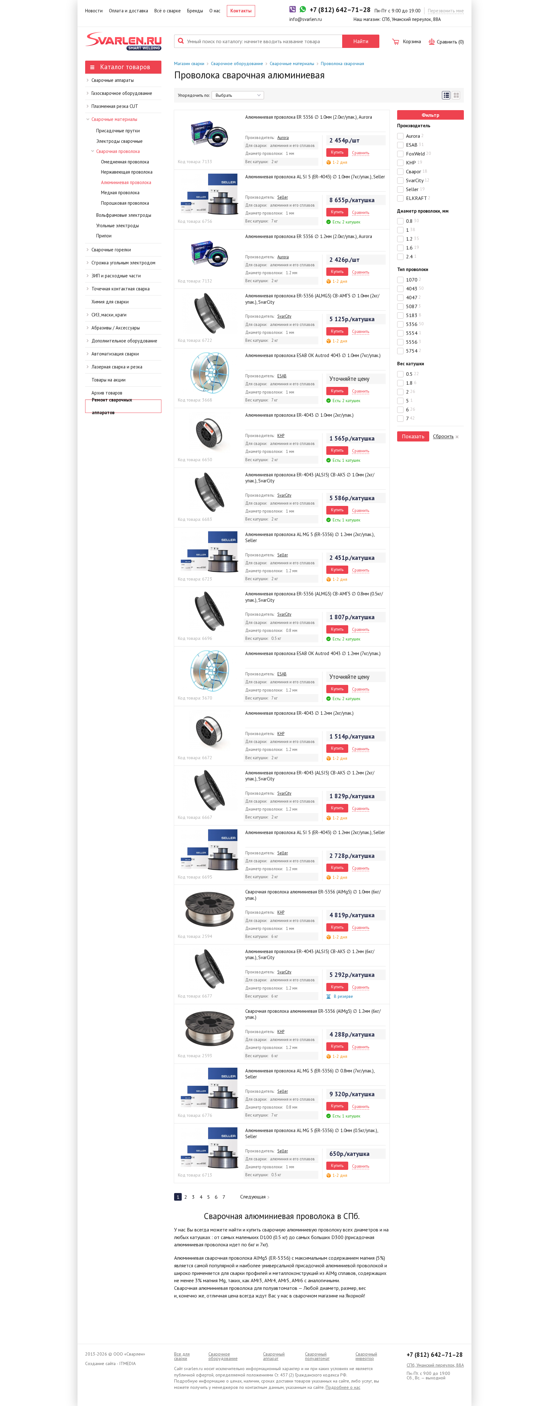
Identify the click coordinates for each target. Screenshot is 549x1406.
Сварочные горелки (111, 250)
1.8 (411, 382)
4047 (413, 297)
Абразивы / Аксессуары (116, 328)
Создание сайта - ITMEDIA (110, 1363)
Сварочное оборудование (237, 63)
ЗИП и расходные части (116, 276)
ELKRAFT (418, 198)
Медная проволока (120, 192)
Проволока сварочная (342, 63)
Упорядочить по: (194, 95)
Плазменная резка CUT (115, 106)
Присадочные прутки (118, 131)
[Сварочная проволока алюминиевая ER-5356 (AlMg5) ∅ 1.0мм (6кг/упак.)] (209, 909)
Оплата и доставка (128, 11)
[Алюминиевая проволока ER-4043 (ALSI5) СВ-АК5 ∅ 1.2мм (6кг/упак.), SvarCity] (209, 969)
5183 (413, 315)
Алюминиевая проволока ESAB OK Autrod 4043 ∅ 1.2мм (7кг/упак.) (313, 653)
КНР (280, 435)
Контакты (241, 11)
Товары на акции (108, 380)
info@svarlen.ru (305, 19)
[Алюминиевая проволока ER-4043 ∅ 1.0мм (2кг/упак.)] (209, 432)
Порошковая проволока (125, 203)
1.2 (412, 238)
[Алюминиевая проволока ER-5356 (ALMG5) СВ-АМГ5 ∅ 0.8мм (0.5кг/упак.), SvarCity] (209, 611)
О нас (214, 11)
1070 (413, 279)
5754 (413, 350)
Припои (104, 236)
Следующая (253, 1196)
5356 (415, 324)
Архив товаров (107, 393)
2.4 (411, 256)
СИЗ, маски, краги (109, 315)
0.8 (412, 220)
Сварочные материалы (114, 119)
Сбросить (443, 436)
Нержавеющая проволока (126, 172)
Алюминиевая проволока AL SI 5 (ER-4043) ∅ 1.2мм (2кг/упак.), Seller (315, 832)
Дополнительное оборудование (124, 341)
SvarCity (284, 316)
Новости (94, 11)
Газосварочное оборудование (122, 93)
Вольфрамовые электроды (123, 215)
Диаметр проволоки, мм (423, 211)
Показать (413, 436)
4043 (415, 288)
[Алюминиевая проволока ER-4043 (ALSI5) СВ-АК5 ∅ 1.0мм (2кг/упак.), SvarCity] (209, 492)
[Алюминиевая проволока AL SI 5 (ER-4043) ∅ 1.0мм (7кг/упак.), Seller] (209, 194)
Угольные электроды (117, 225)
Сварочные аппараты (113, 80)
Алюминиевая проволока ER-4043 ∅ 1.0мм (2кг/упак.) (299, 415)
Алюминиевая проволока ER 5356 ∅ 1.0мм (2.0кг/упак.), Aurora (308, 117)
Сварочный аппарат (274, 1356)
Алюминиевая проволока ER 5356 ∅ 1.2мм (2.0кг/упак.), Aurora (308, 236)
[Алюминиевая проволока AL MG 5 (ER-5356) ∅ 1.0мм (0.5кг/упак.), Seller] (209, 1148)
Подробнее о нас (343, 1387)
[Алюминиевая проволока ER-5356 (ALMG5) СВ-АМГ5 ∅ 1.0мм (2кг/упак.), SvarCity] (209, 313)
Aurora (283, 137)
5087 (413, 306)
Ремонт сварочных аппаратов (112, 406)
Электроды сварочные (119, 141)
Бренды (195, 11)
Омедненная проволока (125, 162)
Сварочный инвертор (366, 1356)
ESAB (282, 375)
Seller (282, 197)
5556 (413, 341)
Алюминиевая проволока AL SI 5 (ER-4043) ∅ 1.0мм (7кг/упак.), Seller (315, 177)
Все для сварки (182, 1356)
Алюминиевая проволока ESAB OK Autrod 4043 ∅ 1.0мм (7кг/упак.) (313, 355)
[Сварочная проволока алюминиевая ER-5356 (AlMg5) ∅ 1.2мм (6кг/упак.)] (209, 1028)
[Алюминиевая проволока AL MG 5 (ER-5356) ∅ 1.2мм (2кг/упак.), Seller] (209, 552)
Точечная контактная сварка (121, 289)
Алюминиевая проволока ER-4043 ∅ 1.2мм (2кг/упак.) (299, 713)
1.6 (412, 247)
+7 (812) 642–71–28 (435, 1354)
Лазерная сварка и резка (117, 367)
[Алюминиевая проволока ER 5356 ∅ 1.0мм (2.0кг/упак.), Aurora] (209, 134)
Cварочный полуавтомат (317, 1356)
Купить (337, 152)
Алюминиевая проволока (126, 182)
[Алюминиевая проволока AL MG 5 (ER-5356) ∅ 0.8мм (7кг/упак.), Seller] (209, 1088)
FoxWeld (418, 153)
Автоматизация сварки (115, 354)
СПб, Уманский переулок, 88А (435, 1365)
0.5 (412, 373)
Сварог (416, 171)
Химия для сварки (110, 302)
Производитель (413, 126)
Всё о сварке (167, 11)
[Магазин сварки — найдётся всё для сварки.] (123, 41)
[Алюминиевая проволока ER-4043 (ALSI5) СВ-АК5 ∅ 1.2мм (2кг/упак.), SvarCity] (209, 790)
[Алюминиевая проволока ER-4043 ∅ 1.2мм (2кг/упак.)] (209, 730)
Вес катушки (410, 364)
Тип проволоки (412, 269)
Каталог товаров (124, 67)
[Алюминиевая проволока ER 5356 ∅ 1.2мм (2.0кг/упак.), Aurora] (209, 254)
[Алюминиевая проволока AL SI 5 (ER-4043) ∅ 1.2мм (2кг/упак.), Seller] (209, 850)
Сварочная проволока (118, 151)
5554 (413, 332)
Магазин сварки (189, 63)
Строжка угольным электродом (123, 263)
